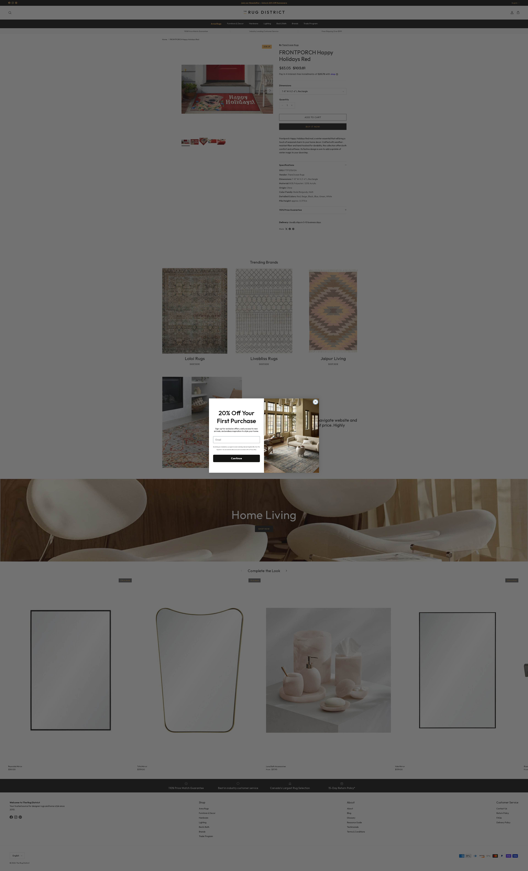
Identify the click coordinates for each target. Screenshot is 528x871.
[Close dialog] (315, 402)
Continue (236, 458)
